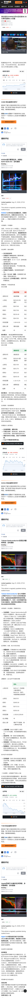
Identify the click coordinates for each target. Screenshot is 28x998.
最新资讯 (4, 6)
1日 (3, 80)
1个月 (10, 80)
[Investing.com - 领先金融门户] (7, 2)
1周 (6, 80)
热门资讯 (10, 6)
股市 (22, 6)
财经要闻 (17, 6)
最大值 (23, 80)
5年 (19, 80)
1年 (16, 80)
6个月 (13, 80)
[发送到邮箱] (15, 128)
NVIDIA (3, 213)
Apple (3, 936)
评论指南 (3, 153)
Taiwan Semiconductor (9, 594)
